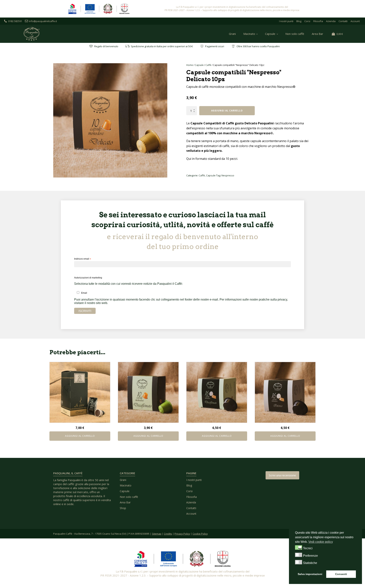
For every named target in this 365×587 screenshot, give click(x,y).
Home (189, 65)
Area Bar (317, 34)
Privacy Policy (182, 533)
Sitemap (156, 533)
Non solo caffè (294, 34)
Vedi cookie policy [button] (320, 541)
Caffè (208, 65)
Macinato (249, 34)
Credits (168, 533)
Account (355, 21)
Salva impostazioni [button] (310, 574)
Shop (123, 508)
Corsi (307, 21)
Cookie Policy (200, 533)
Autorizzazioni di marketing (88, 277)
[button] (298, 547)
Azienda (331, 21)
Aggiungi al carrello (227, 110)
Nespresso (227, 175)
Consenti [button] (341, 574)
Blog (298, 21)
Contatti (343, 21)
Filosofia (318, 21)
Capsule (270, 34)
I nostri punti (286, 21)
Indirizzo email (82, 259)
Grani (232, 34)
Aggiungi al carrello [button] (80, 435)
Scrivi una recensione (282, 475)
